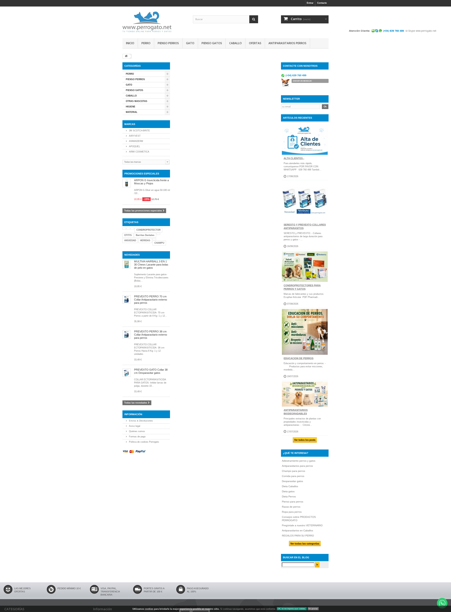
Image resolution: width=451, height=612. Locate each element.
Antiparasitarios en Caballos (297, 530)
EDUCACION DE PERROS (298, 358)
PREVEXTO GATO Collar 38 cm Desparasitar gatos (151, 371)
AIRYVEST (134, 136)
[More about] (124, 229)
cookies (149, 609)
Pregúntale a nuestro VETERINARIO (302, 525)
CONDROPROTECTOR (148, 230)
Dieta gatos (288, 491)
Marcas (129, 124)
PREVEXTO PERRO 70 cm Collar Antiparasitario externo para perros (150, 299)
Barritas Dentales (145, 235)
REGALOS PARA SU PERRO (298, 535)
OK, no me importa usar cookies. (292, 609)
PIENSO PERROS (168, 43)
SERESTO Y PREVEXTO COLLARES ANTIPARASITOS (305, 226)
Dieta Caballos (290, 486)
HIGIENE (130, 106)
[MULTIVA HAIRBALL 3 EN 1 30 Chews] (126, 264)
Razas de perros (291, 506)
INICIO (130, 43)
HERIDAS (145, 240)
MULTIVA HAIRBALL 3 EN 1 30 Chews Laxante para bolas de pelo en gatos (151, 264)
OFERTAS (255, 43)
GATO (190, 43)
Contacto (322, 3)
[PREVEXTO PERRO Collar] (126, 334)
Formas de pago (137, 436)
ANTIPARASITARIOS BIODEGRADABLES (296, 412)
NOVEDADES (132, 254)
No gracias (313, 609)
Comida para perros (293, 476)
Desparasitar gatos (292, 481)
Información (133, 414)
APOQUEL (134, 146)
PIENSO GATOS (212, 43)
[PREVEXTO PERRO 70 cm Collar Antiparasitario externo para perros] (126, 299)
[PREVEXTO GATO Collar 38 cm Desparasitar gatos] (126, 373)
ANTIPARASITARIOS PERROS (287, 43)
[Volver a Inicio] (126, 56)
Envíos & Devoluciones (140, 420)
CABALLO (235, 43)
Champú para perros (293, 471)
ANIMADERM (135, 141)
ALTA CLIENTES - (294, 158)
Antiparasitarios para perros (297, 465)
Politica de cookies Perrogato (143, 442)
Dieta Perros (289, 496)
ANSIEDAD (130, 240)
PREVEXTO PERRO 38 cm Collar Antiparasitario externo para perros (150, 334)
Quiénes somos (136, 431)
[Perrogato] (155, 21)
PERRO (145, 43)
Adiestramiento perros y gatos (298, 460)
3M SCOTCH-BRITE (139, 130)
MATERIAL (131, 112)
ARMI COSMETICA (138, 151)
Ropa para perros (292, 511)
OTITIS (128, 235)
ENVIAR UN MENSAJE (302, 81)
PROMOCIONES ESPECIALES (141, 173)
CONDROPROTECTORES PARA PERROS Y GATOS (302, 287)
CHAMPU (159, 243)
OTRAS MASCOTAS (136, 101)
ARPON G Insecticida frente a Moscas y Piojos (151, 182)
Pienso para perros (292, 501)
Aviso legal (134, 426)
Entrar (310, 3)
